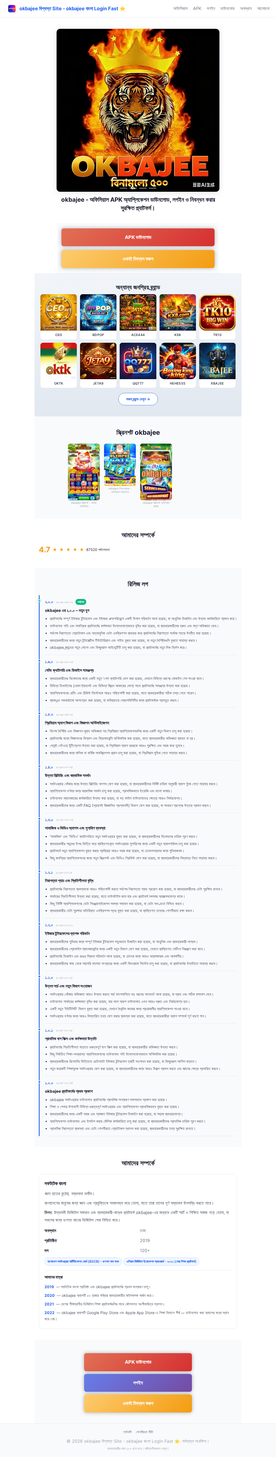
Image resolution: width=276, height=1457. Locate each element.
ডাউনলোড (227, 8)
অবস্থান (246, 8)
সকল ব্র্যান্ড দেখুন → (138, 399)
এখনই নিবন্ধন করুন (138, 259)
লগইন (211, 8)
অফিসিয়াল (180, 8)
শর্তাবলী (127, 1432)
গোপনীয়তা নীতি (144, 1432)
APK (197, 8)
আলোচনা (263, 8)
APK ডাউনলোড (138, 237)
